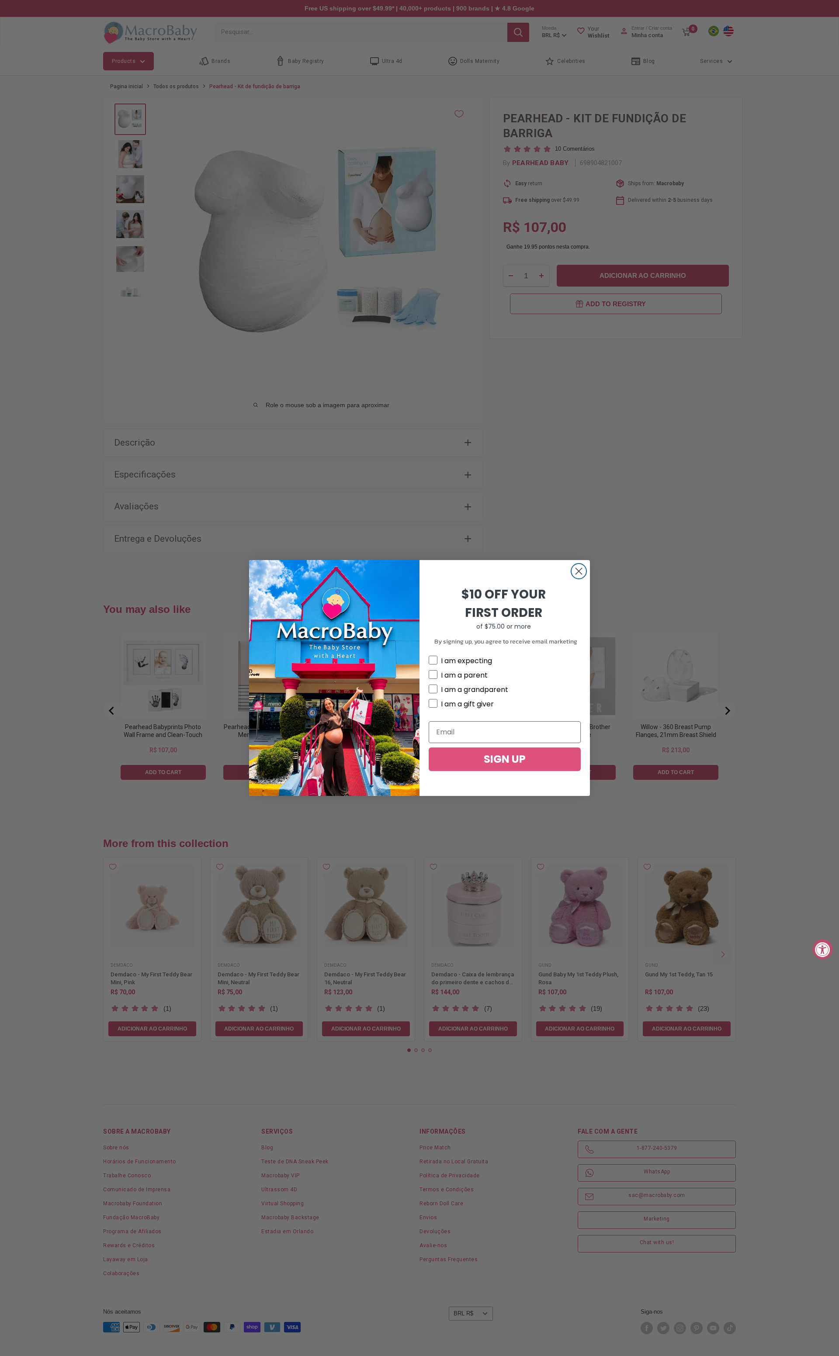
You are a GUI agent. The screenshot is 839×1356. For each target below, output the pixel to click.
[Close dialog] (578, 571)
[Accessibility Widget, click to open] (822, 949)
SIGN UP (505, 759)
